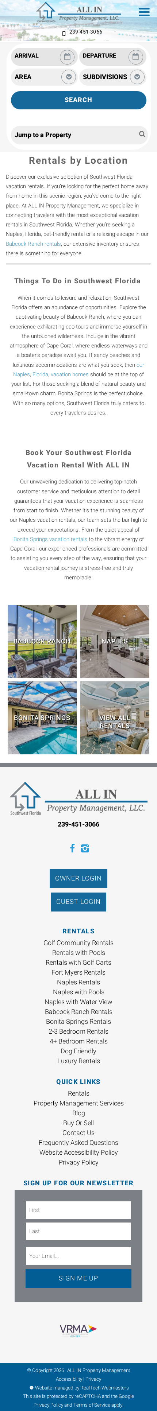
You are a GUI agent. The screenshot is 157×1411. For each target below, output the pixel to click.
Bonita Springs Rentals (78, 1022)
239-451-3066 (85, 32)
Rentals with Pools (78, 953)
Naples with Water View (78, 1002)
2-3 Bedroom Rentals (78, 1032)
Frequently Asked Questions (78, 1143)
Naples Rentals (78, 982)
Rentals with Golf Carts (78, 963)
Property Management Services (79, 1103)
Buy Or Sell (78, 1123)
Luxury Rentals (78, 1061)
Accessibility (69, 1379)
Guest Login (78, 902)
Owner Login (78, 878)
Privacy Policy (79, 1162)
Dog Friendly (78, 1051)
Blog (78, 1113)
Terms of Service (91, 1405)
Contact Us (78, 1133)
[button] (146, 13)
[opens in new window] (72, 850)
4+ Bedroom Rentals (79, 1041)
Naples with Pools (78, 992)
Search (78, 100)
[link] (42, 641)
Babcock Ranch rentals (33, 244)
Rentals (78, 1094)
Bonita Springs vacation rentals (50, 539)
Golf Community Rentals (78, 943)
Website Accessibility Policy (78, 1153)
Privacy (93, 1379)
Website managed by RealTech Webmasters (82, 1388)
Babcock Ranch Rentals (78, 1012)
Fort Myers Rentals (78, 972)
